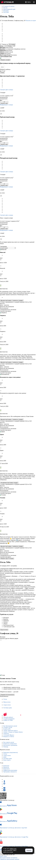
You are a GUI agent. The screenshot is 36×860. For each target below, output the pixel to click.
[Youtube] (4, 788)
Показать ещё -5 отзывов (7, 558)
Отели (5, 699)
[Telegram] (4, 779)
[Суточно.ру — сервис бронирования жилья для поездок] (7, 2)
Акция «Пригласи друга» (10, 730)
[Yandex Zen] (4, 790)
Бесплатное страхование (10, 745)
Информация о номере (6, 104)
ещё (27, 588)
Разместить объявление (10, 743)
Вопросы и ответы (8, 736)
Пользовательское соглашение (8, 857)
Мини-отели (6, 702)
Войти (29, 2)
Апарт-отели (7, 705)
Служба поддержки (8, 718)
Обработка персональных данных (9, 859)
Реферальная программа (10, 770)
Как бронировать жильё (10, 726)
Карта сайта (3, 856)
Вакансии (6, 767)
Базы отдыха (7, 760)
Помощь (5, 746)
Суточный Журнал (8, 735)
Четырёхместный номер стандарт (9, 482)
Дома (4, 757)
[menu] (34, 2)
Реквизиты (6, 768)
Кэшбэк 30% (7, 729)
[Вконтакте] (4, 786)
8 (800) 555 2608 (8, 720)
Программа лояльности (10, 771)
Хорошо (29, 850)
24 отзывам (12, 44)
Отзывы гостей (7, 727)
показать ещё (4, 102)
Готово (2, 72)
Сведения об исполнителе (7, 694)
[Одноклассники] (4, 781)
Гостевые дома (7, 707)
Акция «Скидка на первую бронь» (13, 732)
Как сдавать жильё (8, 742)
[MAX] (4, 784)
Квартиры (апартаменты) (10, 752)
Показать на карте (31, 20)
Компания (6, 765)
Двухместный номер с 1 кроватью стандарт (12, 300)
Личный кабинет (8, 717)
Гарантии (6, 733)
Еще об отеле (4, 629)
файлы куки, (13, 848)
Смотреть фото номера (6, 89)
